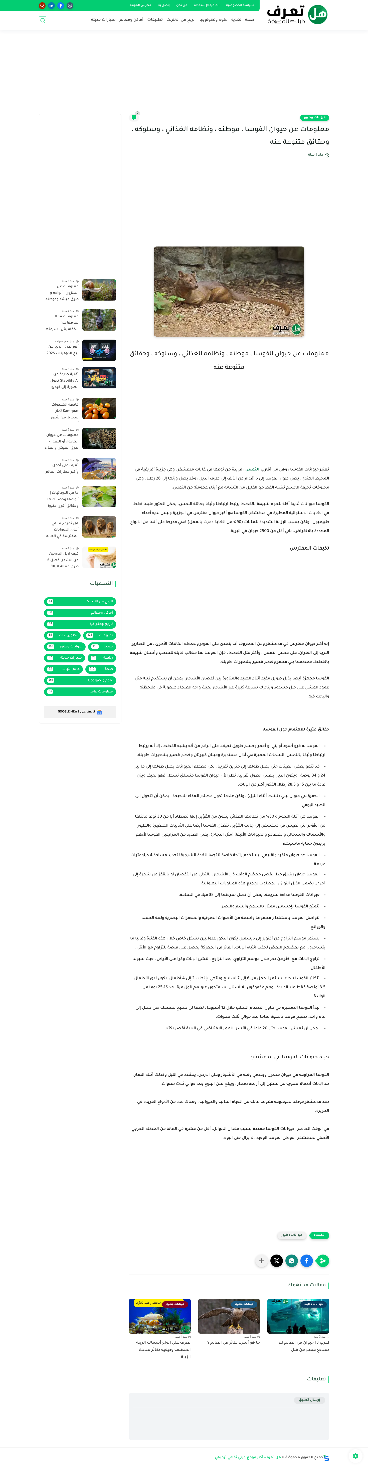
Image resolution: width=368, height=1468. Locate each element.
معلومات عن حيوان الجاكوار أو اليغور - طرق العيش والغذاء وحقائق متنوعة (62, 442)
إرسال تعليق (309, 1400)
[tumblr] (70, 5)
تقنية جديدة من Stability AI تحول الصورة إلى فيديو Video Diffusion (64, 382)
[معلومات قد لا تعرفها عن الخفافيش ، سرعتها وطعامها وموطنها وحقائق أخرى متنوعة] (99, 320)
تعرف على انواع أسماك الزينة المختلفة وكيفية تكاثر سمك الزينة (163, 1350)
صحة (249, 20)
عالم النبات (64, 669)
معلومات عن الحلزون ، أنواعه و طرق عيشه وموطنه (62, 293)
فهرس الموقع (140, 5)
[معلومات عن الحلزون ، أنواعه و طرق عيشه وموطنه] (99, 290)
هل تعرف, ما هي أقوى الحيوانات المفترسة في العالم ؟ (62, 531)
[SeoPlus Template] (326, 1457)
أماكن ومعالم (131, 20)
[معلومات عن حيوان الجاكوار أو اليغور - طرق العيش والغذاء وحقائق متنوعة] (99, 438)
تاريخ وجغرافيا (81, 624)
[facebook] (60, 5)
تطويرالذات (63, 635)
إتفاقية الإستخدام (207, 5)
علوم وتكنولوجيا (214, 20)
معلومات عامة (81, 692)
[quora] (42, 5)
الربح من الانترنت (181, 20)
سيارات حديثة (103, 20)
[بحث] (42, 20)
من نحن (181, 5)
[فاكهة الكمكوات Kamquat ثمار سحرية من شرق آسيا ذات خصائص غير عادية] (99, 408)
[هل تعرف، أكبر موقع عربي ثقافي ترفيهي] (295, 14)
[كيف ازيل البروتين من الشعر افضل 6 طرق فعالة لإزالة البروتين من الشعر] (99, 557)
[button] (306, 1261)
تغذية (236, 20)
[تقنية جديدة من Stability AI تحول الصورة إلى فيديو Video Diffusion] (99, 377)
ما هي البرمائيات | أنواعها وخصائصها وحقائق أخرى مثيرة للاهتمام (63, 500)
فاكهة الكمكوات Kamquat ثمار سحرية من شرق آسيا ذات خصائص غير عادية (63, 412)
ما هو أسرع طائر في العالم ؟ (233, 1343)
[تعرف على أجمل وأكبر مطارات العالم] (99, 468)
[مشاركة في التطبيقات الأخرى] (261, 1261)
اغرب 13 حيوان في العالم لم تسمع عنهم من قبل (304, 1346)
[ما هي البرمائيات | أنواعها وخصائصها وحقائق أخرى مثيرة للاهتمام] (99, 496)
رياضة (102, 658)
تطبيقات (155, 20)
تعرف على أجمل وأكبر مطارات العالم (62, 469)
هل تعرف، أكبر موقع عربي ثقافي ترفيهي (248, 1458)
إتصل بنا (164, 5)
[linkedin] (51, 5)
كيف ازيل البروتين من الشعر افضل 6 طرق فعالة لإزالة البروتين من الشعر (63, 561)
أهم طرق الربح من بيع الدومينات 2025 (63, 350)
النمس (252, 469)
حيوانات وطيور (314, 117)
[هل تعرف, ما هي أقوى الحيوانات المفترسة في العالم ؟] (99, 527)
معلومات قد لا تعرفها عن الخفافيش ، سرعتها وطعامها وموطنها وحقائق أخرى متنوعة (62, 324)
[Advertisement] (184, 75)
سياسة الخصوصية (240, 5)
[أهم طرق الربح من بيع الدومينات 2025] (99, 350)
